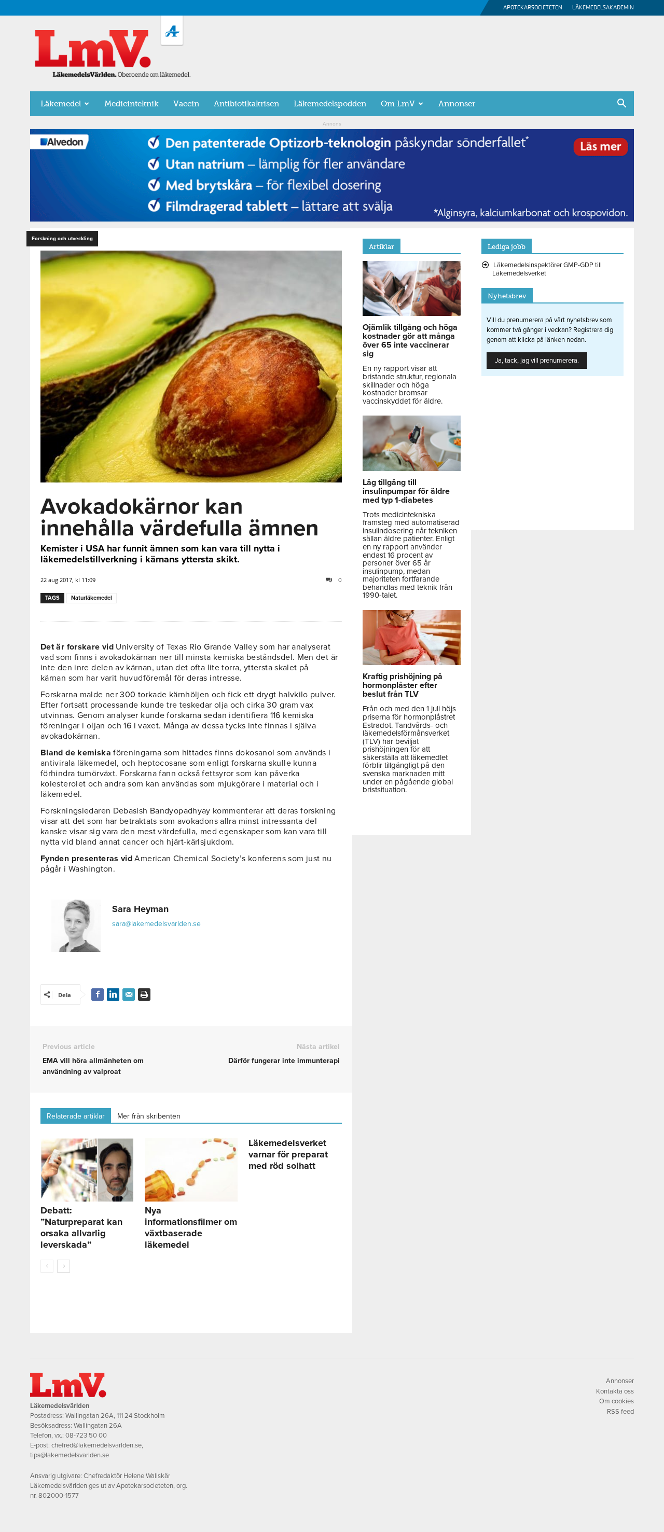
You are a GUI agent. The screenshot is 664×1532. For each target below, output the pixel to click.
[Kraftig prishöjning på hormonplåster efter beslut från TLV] (412, 662)
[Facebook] (97, 994)
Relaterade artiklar (76, 1116)
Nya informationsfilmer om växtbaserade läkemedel (191, 1227)
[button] (621, 104)
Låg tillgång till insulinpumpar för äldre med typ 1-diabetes (406, 491)
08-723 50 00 (86, 1435)
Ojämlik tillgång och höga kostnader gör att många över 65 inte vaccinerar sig (410, 340)
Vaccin (186, 103)
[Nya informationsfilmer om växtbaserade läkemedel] (191, 1170)
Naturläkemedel (91, 598)
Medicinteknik (131, 103)
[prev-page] (46, 1266)
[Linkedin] (113, 994)
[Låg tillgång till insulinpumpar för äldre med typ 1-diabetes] (412, 468)
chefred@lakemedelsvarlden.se (96, 1445)
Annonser (456, 103)
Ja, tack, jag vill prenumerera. (537, 360)
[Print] (144, 994)
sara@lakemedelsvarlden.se (156, 923)
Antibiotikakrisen (246, 103)
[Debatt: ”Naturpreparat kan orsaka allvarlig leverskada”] (87, 1170)
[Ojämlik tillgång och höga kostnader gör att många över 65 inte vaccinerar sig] (412, 313)
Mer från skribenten (149, 1116)
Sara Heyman (140, 909)
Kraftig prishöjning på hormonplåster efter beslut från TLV (402, 685)
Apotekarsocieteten (532, 7)
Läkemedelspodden (330, 103)
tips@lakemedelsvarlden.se (69, 1455)
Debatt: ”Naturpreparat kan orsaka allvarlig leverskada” (81, 1227)
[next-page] (63, 1266)
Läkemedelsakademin (603, 7)
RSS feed (620, 1411)
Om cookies (616, 1401)
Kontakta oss (615, 1391)
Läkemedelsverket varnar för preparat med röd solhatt (288, 1154)
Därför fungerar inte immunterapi (284, 1060)
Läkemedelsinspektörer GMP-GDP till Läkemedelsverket (547, 269)
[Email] (128, 994)
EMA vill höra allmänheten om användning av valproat (93, 1066)
